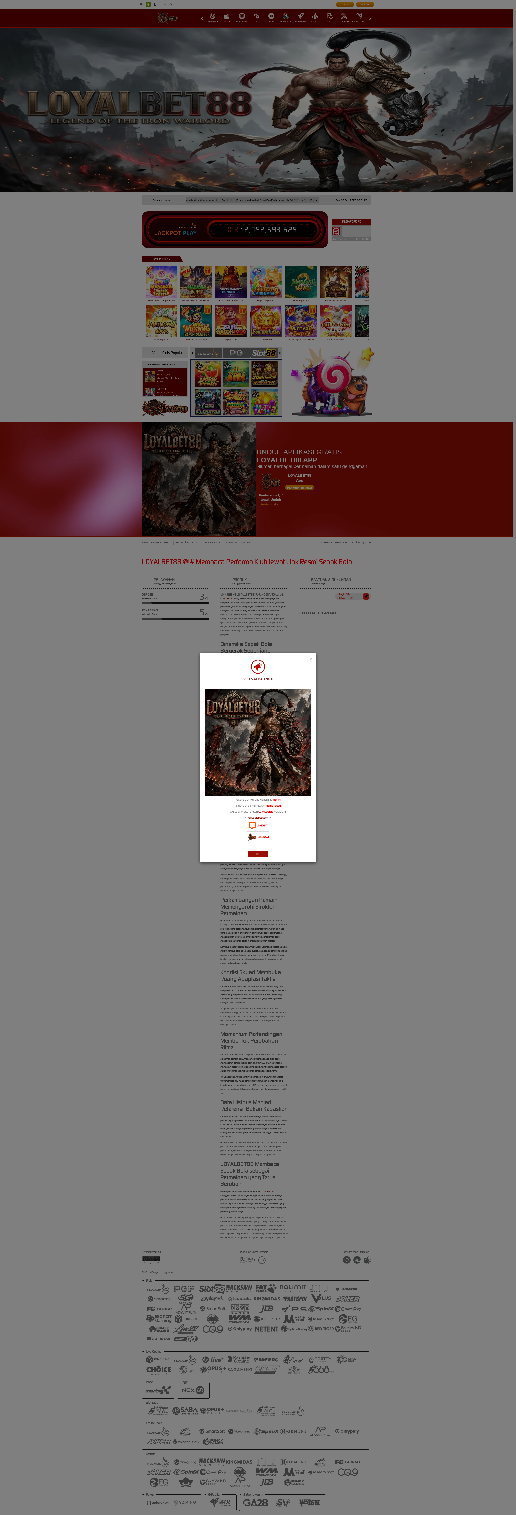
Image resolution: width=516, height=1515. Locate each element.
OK (257, 854)
